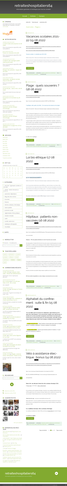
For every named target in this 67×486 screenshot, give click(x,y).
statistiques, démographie (11, 224)
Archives (33, 16)
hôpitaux (32, 287)
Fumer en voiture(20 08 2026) (11, 53)
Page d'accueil (35, 22)
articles (5, 254)
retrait (16, 257)
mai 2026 (5, 143)
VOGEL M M (6, 354)
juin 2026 (5, 141)
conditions (39, 424)
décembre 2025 (6, 153)
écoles (31, 74)
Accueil (24, 16)
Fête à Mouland (6, 431)
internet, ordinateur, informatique (12, 205)
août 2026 (5, 137)
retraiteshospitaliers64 (33, 5)
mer (31, 146)
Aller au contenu (4, 1)
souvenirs (38, 146)
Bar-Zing (15, 443)
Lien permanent (31, 144)
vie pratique (7, 227)
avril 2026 (5, 145)
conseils (18, 254)
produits (5, 257)
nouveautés (29, 205)
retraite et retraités (9, 216)
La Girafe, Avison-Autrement (15, 452)
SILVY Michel (6, 281)
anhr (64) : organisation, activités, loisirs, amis (12, 186)
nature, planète (8, 207)
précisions (34, 205)
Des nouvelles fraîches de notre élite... (11, 435)
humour (13, 260)
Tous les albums (18, 422)
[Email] (12, 384)
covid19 (28, 287)
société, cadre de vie (9, 221)
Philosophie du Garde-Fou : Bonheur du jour (11, 461)
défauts (11, 257)
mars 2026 (5, 147)
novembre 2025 (6, 155)
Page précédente (43, 430)
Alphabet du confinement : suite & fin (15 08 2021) (41, 302)
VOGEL (5, 317)
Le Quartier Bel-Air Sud (10, 455)
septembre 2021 (43, 22)
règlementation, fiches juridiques (12, 213)
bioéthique (56, 204)
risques (19, 260)
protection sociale (9, 210)
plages (33, 146)
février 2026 (5, 149)
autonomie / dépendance (10, 194)
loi (59, 204)
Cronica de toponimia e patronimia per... (12, 445)
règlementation (43, 146)
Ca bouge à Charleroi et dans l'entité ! (12, 440)
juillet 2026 (5, 139)
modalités (44, 424)
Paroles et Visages (11, 448)
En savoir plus (54, 484)
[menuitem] (25, 16)
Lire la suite (5, 26)
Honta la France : (7, 443)
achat (33, 424)
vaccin (35, 287)
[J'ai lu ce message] (65, 484)
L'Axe (4, 448)
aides (35, 424)
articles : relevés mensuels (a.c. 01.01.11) (11, 190)
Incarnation (5, 436)
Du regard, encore (7, 460)
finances (7, 202)
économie (7, 199)
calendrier (35, 74)
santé (6, 218)
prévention (11, 254)
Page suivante (59, 430)
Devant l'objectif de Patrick (15, 458)
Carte (6, 232)
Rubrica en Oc (8, 446)
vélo (30, 424)
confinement (29, 342)
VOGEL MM (6, 272)
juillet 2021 (28, 22)
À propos (41, 16)
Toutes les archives (7, 158)
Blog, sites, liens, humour (10, 196)
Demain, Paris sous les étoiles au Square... (12, 454)
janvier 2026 (5, 151)
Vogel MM (5, 307)
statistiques (6, 260)
